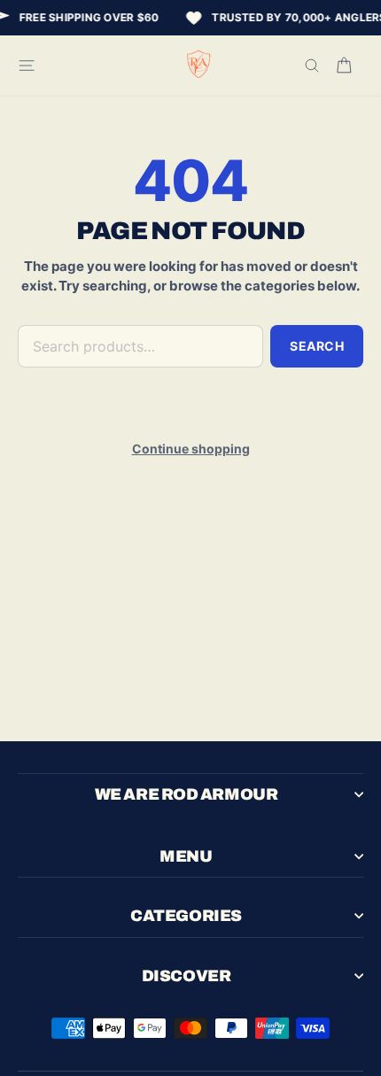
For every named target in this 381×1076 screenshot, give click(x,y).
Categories (186, 916)
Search (317, 345)
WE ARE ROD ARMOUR (186, 794)
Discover (186, 976)
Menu (185, 856)
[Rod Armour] (199, 65)
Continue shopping (191, 448)
